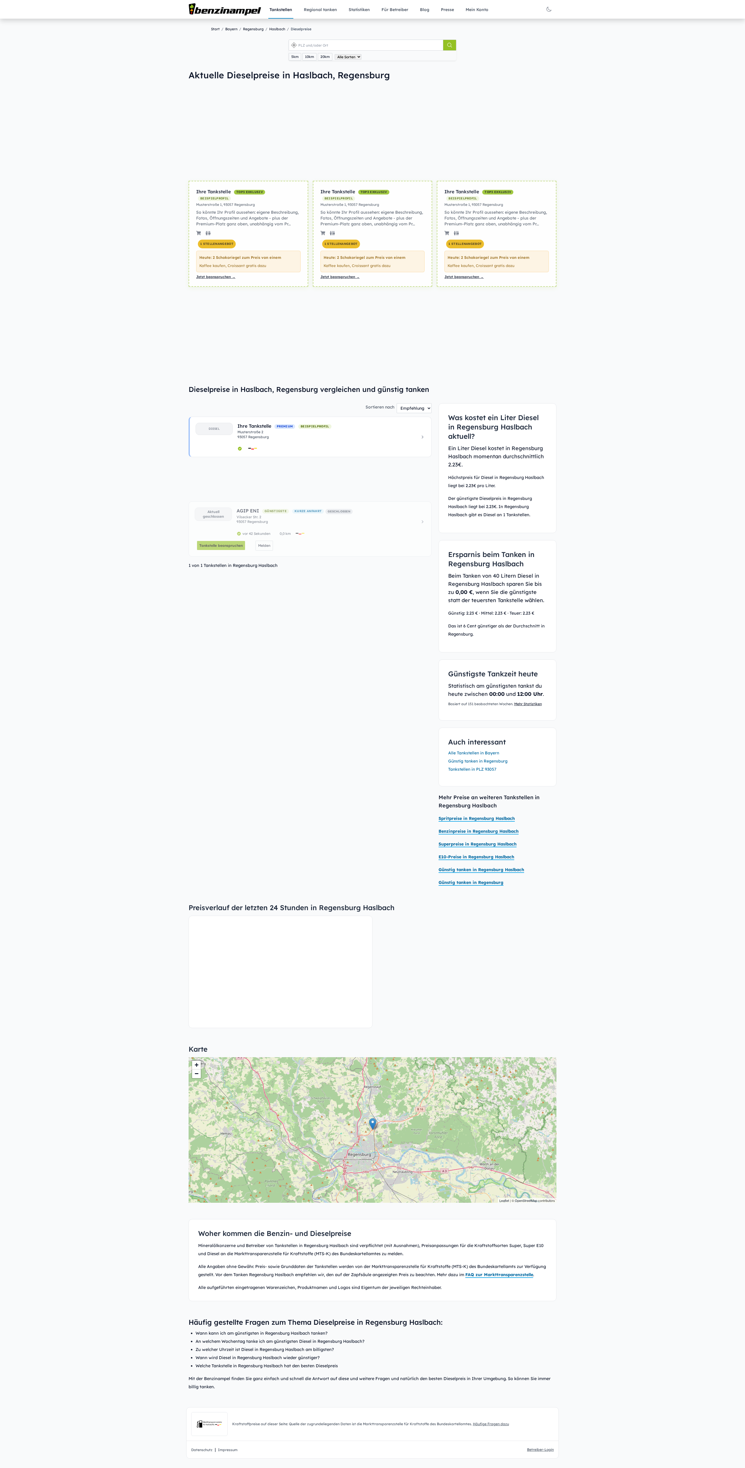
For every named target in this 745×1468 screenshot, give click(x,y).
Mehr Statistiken (528, 704)
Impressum (227, 1450)
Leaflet (504, 1200)
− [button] (196, 1073)
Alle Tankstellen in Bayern (473, 753)
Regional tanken (320, 9)
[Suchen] (449, 45)
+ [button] (196, 1065)
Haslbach (277, 29)
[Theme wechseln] (549, 9)
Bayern (231, 29)
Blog (424, 9)
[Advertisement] (272, 130)
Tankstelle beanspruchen (221, 545)
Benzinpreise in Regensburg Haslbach (479, 831)
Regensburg (253, 29)
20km (325, 56)
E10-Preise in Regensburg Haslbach (476, 856)
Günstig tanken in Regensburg (478, 761)
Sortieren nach (380, 407)
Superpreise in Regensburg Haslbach (478, 844)
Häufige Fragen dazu (491, 1424)
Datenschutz (201, 1450)
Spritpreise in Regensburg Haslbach (477, 818)
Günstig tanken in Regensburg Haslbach (481, 869)
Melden (264, 545)
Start (215, 29)
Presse (447, 9)
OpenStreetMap (526, 1200)
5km (295, 56)
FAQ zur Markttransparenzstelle (499, 1274)
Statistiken (359, 9)
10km (309, 56)
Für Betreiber (395, 9)
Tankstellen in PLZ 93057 (472, 769)
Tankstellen (280, 9)
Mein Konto (477, 9)
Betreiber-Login (540, 1449)
